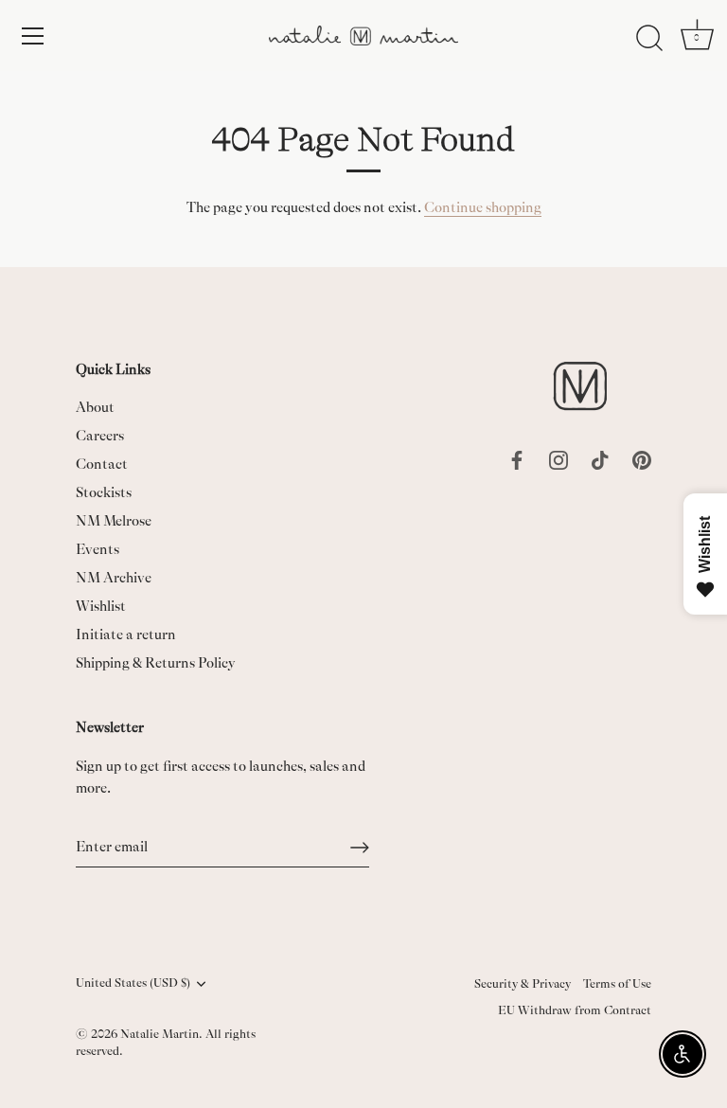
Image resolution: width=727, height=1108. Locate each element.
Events (97, 550)
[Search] (649, 39)
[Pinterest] (641, 459)
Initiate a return (126, 635)
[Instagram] (558, 459)
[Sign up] (359, 847)
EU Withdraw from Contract (574, 1010)
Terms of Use (617, 984)
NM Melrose (113, 521)
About (95, 408)
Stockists (104, 493)
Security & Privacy (522, 984)
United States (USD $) (133, 983)
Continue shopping (482, 208)
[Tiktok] (600, 459)
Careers (100, 436)
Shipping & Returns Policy (156, 663)
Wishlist (101, 607)
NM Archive (113, 578)
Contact (102, 464)
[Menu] (33, 36)
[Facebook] (516, 459)
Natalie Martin (159, 1034)
